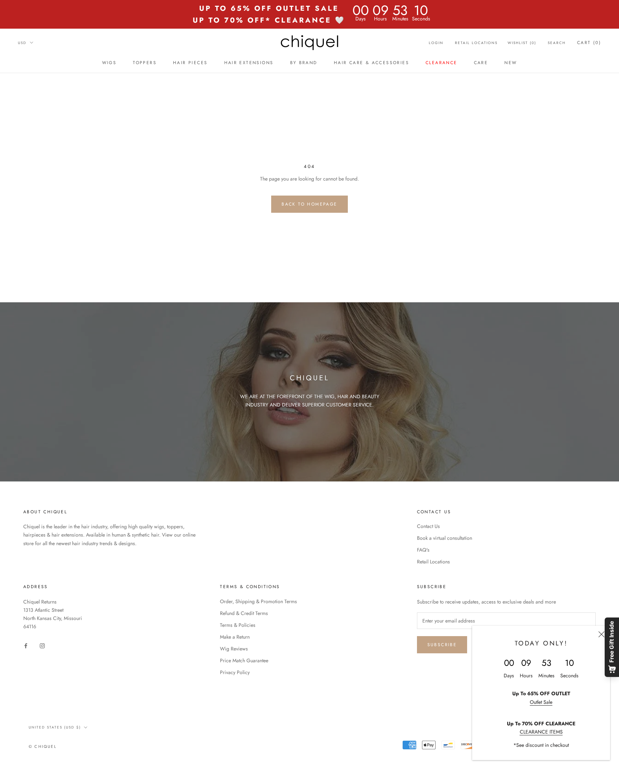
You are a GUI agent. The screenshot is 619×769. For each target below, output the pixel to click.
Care (481, 62)
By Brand (303, 62)
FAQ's (423, 549)
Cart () (589, 42)
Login (436, 42)
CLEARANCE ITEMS (541, 731)
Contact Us (428, 526)
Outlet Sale (541, 702)
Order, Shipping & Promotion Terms (258, 601)
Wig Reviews (234, 648)
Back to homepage (309, 204)
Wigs (109, 62)
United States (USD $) (55, 727)
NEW (510, 62)
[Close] (601, 634)
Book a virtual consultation (444, 538)
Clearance (441, 62)
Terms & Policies (237, 625)
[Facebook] (25, 645)
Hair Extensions (249, 62)
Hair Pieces (190, 62)
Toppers (145, 62)
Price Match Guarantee (244, 660)
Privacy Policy (235, 672)
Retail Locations (476, 42)
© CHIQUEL (43, 746)
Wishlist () (522, 42)
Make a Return (235, 636)
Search (557, 42)
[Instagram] (42, 645)
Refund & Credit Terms (244, 613)
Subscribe (442, 644)
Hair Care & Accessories (371, 62)
